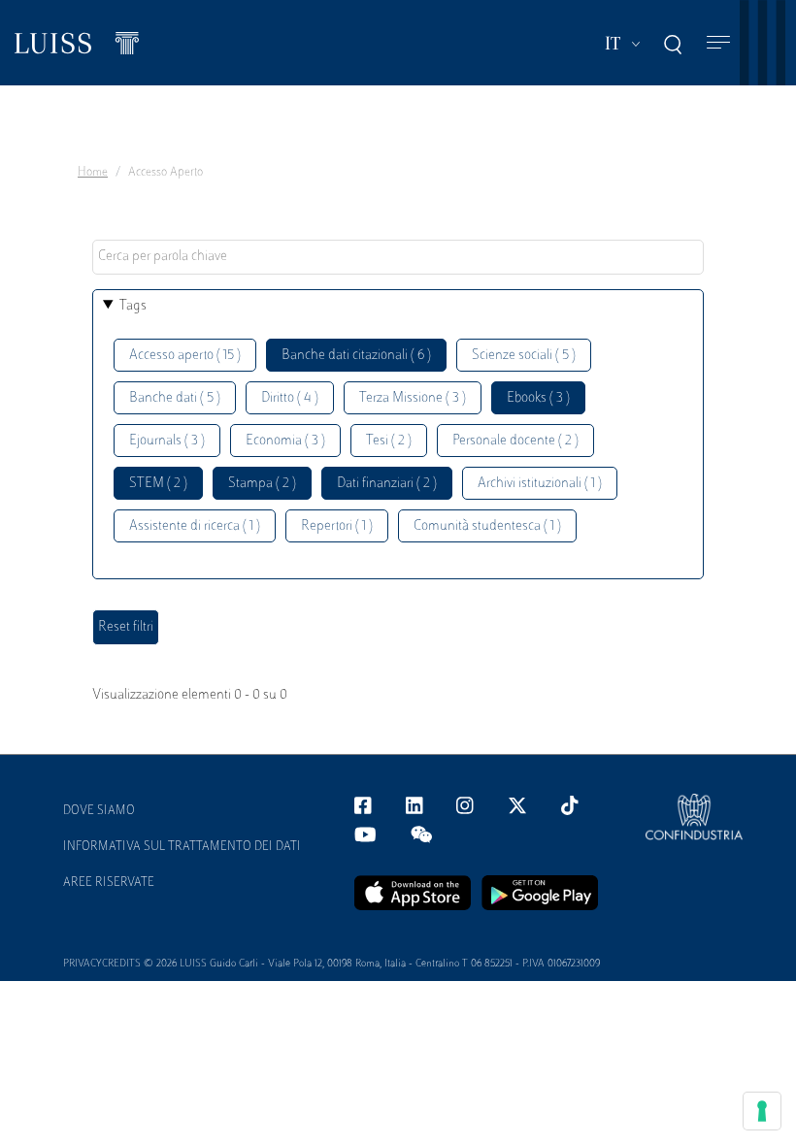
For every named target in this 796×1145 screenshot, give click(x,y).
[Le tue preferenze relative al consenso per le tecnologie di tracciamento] (762, 1111)
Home (93, 173)
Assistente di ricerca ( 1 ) (194, 526)
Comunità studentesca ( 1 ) (487, 526)
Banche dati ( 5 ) (174, 398)
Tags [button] (133, 306)
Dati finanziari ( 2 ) (387, 483)
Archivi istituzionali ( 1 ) (540, 483)
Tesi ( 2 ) (389, 441)
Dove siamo (99, 811)
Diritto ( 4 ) (289, 398)
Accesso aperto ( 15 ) (185, 355)
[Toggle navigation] (718, 43)
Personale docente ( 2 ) (515, 441)
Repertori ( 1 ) (337, 526)
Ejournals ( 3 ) (167, 441)
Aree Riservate (108, 883)
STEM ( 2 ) (158, 483)
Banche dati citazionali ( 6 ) (356, 355)
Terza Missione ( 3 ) (412, 398)
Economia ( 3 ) (285, 441)
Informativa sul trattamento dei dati (182, 847)
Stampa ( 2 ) (262, 483)
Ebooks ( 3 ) (538, 398)
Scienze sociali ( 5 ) (524, 355)
